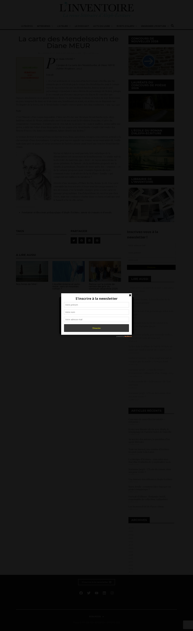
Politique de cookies (95, 331)
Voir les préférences (119, 324)
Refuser (96, 324)
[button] (129, 300)
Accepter (73, 324)
